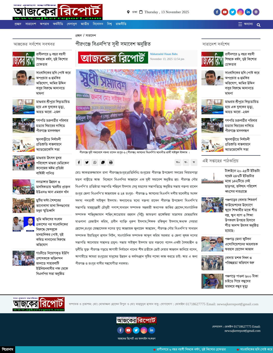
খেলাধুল (72, 24)
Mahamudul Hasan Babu (164, 54)
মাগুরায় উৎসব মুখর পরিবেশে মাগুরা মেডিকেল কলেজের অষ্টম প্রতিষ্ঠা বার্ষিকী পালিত (52, 165)
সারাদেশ (30, 24)
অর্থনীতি (58, 24)
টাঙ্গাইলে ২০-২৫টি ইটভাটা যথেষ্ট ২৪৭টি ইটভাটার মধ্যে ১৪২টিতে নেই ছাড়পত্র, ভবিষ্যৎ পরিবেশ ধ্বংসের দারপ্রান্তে (242, 181)
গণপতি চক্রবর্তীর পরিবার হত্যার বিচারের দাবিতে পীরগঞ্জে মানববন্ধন (52, 125)
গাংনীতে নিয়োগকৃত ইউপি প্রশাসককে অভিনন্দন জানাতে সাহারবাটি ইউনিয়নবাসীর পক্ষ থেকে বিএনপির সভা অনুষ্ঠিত (52, 263)
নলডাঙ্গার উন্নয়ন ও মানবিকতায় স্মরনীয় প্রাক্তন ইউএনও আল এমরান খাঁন (53, 187)
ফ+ (178, 162)
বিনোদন (98, 24)
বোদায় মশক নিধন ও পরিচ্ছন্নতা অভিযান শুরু (239, 260)
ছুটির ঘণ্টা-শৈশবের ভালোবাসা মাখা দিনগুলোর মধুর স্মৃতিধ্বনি (52, 205)
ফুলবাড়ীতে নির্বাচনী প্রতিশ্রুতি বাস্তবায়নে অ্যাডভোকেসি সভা (48, 144)
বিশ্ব (109, 24)
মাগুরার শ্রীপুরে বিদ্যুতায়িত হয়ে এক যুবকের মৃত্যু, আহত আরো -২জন (53, 106)
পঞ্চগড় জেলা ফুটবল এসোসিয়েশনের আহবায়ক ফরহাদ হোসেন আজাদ (241, 244)
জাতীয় (85, 24)
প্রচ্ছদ (18, 24)
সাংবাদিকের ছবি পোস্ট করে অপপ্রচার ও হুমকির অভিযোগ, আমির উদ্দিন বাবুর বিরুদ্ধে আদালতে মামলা (53, 83)
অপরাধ (44, 24)
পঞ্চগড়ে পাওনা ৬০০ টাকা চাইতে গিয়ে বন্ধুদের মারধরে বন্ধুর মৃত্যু (241, 281)
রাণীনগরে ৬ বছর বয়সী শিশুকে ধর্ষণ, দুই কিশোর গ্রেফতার (52, 59)
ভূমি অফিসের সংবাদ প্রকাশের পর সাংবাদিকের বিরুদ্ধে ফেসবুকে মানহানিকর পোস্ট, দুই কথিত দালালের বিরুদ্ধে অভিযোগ (52, 232)
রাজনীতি (121, 24)
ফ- (185, 162)
